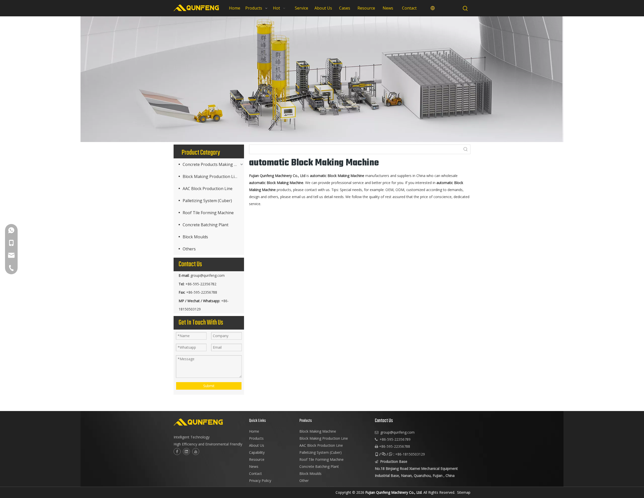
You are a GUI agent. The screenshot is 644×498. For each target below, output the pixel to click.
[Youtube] (195, 451)
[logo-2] (209, 422)
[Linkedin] (186, 451)
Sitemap (463, 492)
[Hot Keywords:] (465, 9)
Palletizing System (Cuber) (207, 200)
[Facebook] (177, 451)
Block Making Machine (317, 431)
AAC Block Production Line (207, 188)
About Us (256, 445)
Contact (255, 473)
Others (189, 249)
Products (256, 438)
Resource (256, 459)
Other (304, 480)
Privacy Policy (260, 480)
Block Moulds (195, 237)
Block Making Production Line (211, 176)
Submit (209, 385)
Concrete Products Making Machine (213, 164)
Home (254, 431)
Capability (257, 452)
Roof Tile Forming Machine (208, 212)
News (253, 466)
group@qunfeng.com (207, 275)
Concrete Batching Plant (205, 225)
